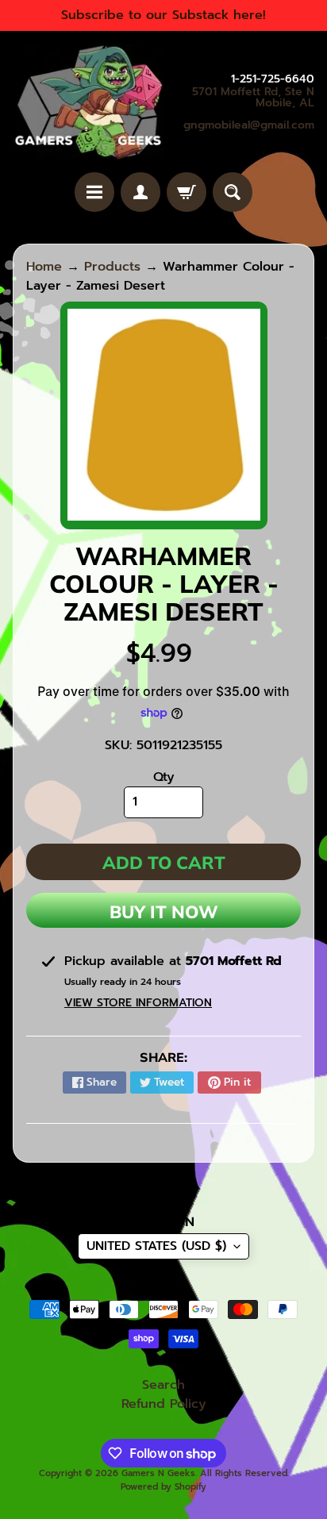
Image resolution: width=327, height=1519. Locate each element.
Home (44, 266)
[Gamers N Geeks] (88, 102)
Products (112, 266)
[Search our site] (232, 192)
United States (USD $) (156, 1246)
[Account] (140, 192)
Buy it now (164, 912)
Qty (164, 776)
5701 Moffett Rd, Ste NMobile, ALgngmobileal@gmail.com (248, 109)
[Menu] (94, 192)
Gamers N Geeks (158, 1473)
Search (163, 1384)
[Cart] (186, 192)
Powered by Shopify (163, 1487)
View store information (138, 1002)
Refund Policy (163, 1403)
